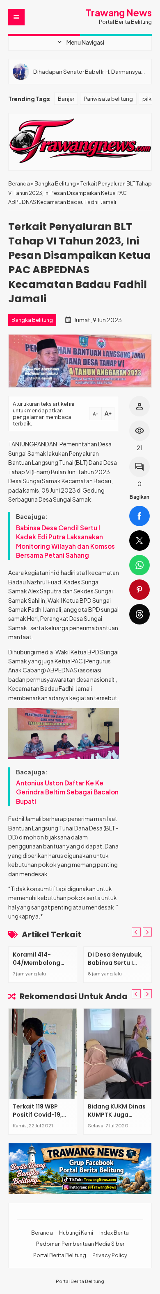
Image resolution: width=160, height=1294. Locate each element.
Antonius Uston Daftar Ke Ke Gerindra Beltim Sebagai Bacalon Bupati (67, 792)
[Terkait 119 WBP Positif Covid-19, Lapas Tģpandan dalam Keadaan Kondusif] (43, 1054)
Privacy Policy (109, 1255)
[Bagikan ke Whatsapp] (139, 565)
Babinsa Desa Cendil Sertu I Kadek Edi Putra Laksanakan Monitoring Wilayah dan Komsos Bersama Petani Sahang (65, 541)
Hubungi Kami (76, 1232)
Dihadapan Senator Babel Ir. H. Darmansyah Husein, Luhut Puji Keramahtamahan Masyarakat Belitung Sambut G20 (88, 71)
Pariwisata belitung (108, 98)
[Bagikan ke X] (139, 540)
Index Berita (114, 1232)
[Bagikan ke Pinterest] (139, 589)
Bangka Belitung (32, 320)
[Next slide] (147, 993)
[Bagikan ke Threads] (139, 614)
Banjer (66, 98)
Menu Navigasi (80, 42)
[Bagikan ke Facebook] (139, 516)
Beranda (42, 1232)
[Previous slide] (136, 932)
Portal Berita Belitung (59, 1255)
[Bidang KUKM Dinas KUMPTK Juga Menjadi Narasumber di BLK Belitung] (118, 1054)
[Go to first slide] (147, 932)
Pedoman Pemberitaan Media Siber (80, 1243)
